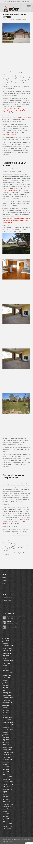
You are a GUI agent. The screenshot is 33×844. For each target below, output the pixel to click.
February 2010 (7, 824)
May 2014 (5, 710)
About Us (5, 580)
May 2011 (5, 799)
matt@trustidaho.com (10, 134)
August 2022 (6, 643)
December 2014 (7, 698)
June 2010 (5, 814)
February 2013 (7, 747)
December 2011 (7, 782)
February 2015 (7, 693)
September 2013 (7, 730)
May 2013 (5, 740)
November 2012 (7, 754)
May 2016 (5, 670)
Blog (3, 583)
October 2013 (6, 727)
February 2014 (7, 717)
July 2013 (5, 735)
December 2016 (7, 660)
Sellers (12, 480)
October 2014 (6, 700)
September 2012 (7, 759)
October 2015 (6, 678)
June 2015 (5, 685)
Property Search (7, 600)
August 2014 (6, 705)
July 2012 (5, 764)
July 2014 (5, 707)
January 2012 (6, 779)
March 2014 (6, 715)
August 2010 (6, 811)
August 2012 (6, 762)
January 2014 (6, 720)
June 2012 (5, 767)
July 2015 (5, 683)
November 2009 (7, 826)
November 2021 (7, 646)
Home (4, 577)
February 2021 (7, 648)
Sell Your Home (6, 603)
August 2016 (6, 665)
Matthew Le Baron (21, 19)
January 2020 (6, 653)
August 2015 (6, 680)
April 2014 (5, 712)
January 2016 (6, 675)
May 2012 (5, 769)
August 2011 (6, 792)
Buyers (12, 19)
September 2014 (7, 702)
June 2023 (5, 641)
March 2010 (6, 821)
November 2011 (7, 784)
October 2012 (6, 757)
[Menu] (28, 6)
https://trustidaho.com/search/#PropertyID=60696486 (17, 118)
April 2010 (5, 819)
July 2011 (5, 794)
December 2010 (7, 804)
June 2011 (5, 796)
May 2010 (5, 816)
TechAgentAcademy (7, 841)
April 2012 (5, 772)
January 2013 (6, 749)
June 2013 (5, 737)
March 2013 (6, 745)
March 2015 (6, 690)
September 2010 (7, 809)
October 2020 (6, 651)
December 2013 (7, 722)
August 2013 (6, 732)
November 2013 (7, 725)
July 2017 (5, 658)
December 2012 (7, 752)
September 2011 (7, 789)
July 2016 (5, 668)
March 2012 (6, 774)
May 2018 (5, 655)
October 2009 (6, 829)
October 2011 (6, 787)
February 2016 (7, 673)
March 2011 (6, 801)
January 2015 (6, 695)
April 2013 (5, 742)
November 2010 (7, 806)
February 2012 (7, 777)
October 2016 (6, 663)
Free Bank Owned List (8, 597)
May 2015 (5, 688)
